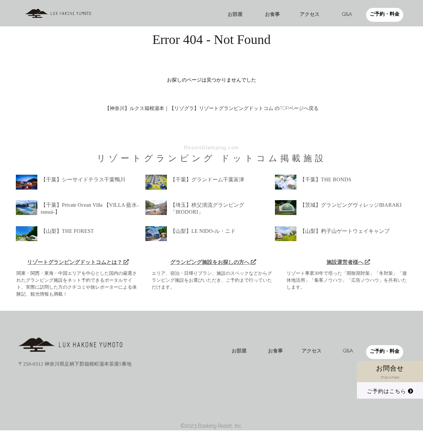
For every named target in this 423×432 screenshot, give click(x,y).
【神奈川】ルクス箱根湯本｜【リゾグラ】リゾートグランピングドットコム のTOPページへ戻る (212, 108)
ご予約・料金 (385, 14)
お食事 (272, 14)
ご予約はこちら (387, 391)
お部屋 (235, 14)
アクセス (310, 14)
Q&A (347, 14)
